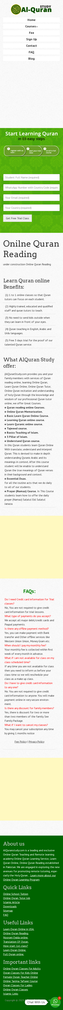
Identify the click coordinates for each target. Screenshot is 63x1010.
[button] (55, 1002)
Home (31, 20)
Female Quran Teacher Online (20, 977)
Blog (31, 59)
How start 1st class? (15, 946)
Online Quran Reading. (16, 933)
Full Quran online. (13, 954)
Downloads (10, 906)
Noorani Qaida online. (15, 937)
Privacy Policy (36, 741)
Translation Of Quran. (16, 941)
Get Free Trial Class (17, 218)
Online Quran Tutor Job (16, 898)
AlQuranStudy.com (35, 1000)
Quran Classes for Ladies (17, 985)
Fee (31, 33)
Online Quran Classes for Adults (22, 968)
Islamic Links (10, 993)
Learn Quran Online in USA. (18, 929)
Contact (31, 46)
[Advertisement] (31, 94)
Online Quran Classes (15, 989)
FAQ (31, 52)
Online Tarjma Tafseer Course (20, 981)
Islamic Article (11, 902)
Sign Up (31, 39)
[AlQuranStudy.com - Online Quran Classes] (31, 9)
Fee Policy (20, 741)
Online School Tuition (15, 894)
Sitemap (8, 910)
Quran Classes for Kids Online (20, 972)
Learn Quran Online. (14, 950)
